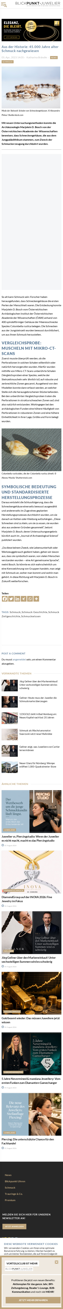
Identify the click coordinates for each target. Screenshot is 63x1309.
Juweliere (9, 830)
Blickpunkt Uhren (15, 1181)
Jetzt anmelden (14, 1226)
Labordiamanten (13, 1072)
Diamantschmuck (13, 890)
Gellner (8, 951)
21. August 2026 (10, 1148)
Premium (10, 1200)
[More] (36, 599)
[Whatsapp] (30, 599)
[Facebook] (5, 599)
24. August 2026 (10, 906)
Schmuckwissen (31, 616)
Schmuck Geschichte (34, 612)
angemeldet (19, 659)
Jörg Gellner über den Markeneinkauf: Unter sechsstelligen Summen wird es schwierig (38, 685)
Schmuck (8, 62)
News (54, 58)
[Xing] (23, 599)
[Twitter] (11, 599)
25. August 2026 (10, 845)
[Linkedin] (17, 599)
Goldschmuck (12, 1012)
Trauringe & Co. (14, 1193)
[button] (56, 1262)
